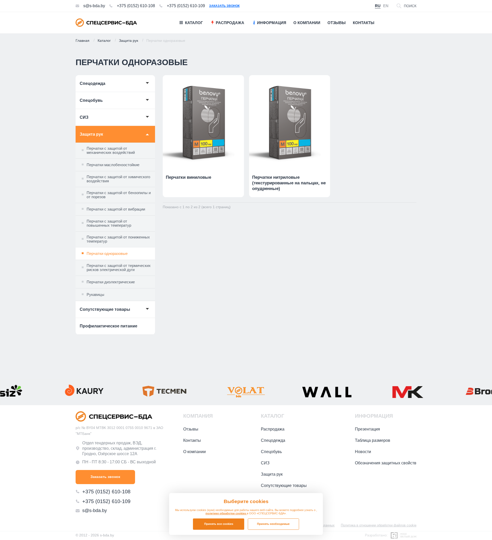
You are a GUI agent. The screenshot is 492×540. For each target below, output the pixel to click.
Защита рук (128, 40)
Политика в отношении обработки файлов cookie (378, 525)
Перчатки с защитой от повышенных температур (109, 223)
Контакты (192, 440)
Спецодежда (92, 83)
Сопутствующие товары (105, 309)
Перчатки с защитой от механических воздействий (111, 150)
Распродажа (272, 429)
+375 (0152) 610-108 (136, 6)
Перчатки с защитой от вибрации (116, 209)
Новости (363, 451)
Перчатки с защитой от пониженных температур (118, 239)
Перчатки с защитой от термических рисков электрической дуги (119, 268)
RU (378, 6)
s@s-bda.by (94, 6)
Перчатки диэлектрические (111, 282)
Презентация (367, 429)
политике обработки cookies (226, 513)
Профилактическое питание (108, 326)
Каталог (104, 40)
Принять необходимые (273, 523)
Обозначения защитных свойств (385, 463)
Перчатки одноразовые (107, 253)
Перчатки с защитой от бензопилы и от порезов (119, 195)
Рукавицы (95, 294)
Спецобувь (91, 100)
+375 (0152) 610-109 (186, 6)
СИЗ (84, 117)
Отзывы (190, 429)
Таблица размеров (372, 440)
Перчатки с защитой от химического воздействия (118, 179)
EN (385, 6)
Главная (82, 40)
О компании (194, 451)
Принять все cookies (218, 523)
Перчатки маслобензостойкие (113, 165)
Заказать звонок (224, 5)
